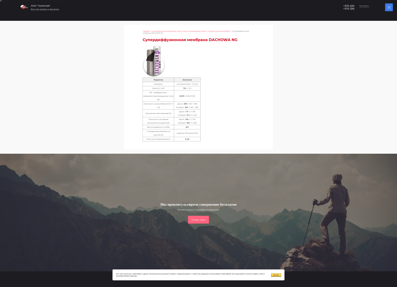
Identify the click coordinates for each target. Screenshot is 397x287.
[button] (364, 6)
